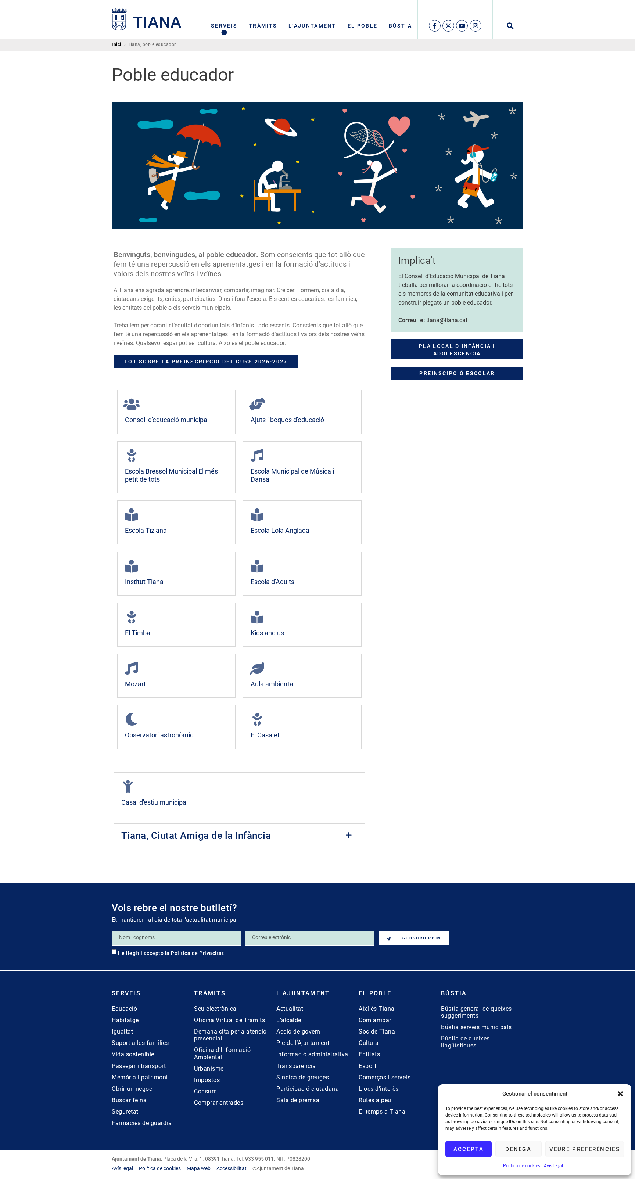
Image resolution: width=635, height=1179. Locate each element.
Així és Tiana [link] (377, 1008)
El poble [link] (362, 26)
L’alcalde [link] (288, 1020)
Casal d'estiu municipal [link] (154, 802)
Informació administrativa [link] (312, 1054)
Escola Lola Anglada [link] (280, 530)
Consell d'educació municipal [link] (167, 420)
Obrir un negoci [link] (133, 1088)
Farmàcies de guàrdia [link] (142, 1122)
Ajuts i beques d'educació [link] (287, 420)
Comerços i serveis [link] (384, 1077)
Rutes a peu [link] (375, 1100)
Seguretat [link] (125, 1111)
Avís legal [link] (553, 1165)
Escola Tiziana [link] (146, 530)
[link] (146, 19)
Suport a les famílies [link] (140, 1042)
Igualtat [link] (122, 1031)
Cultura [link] (369, 1042)
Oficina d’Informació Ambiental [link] (222, 1053)
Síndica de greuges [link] (302, 1077)
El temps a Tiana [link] (382, 1111)
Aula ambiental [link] (273, 684)
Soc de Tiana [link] (377, 1031)
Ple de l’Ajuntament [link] (303, 1042)
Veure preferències (584, 1149)
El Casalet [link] (265, 735)
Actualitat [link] (289, 1008)
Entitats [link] (369, 1054)
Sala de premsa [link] (297, 1100)
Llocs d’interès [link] (379, 1088)
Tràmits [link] (263, 26)
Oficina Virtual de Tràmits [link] (229, 1020)
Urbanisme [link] (209, 1068)
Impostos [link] (207, 1079)
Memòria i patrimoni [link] (140, 1077)
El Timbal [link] (138, 633)
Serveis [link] (224, 26)
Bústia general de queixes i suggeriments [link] (478, 1012)
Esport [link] (367, 1066)
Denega (518, 1149)
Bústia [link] (400, 26)
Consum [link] (205, 1091)
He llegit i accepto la (171, 953)
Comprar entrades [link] (218, 1102)
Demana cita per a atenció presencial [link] (230, 1035)
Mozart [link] (135, 684)
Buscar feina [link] (129, 1100)
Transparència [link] (296, 1066)
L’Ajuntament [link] (312, 26)
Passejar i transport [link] (139, 1066)
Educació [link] (124, 1008)
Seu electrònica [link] (215, 1008)
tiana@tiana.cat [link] (446, 320)
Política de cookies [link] (521, 1165)
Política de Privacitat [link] (197, 953)
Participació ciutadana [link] (307, 1088)
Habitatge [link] (125, 1020)
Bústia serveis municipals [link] (476, 1027)
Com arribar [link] (375, 1020)
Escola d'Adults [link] (272, 582)
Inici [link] (116, 44)
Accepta (468, 1149)
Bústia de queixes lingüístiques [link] (465, 1042)
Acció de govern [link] (298, 1031)
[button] (620, 1093)
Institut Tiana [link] (144, 582)
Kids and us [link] (267, 633)
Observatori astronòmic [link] (159, 735)
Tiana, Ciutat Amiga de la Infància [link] (196, 835)
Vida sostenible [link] (133, 1054)
